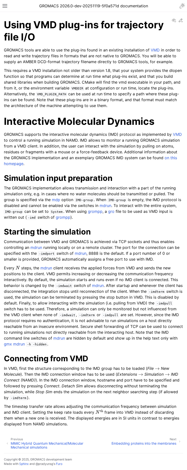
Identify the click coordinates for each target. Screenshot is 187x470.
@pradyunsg (44, 464)
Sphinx (24, 464)
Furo (59, 464)
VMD (155, 50)
